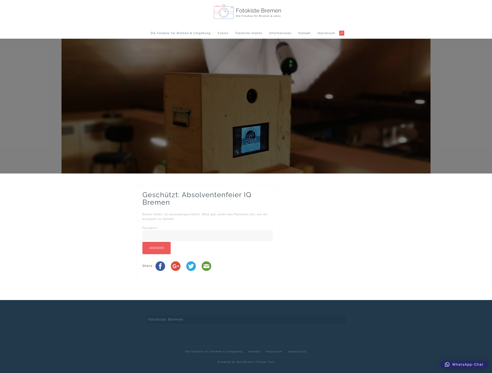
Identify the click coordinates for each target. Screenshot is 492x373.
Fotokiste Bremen (165, 319)
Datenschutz (297, 351)
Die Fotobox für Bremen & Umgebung (181, 33)
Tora (271, 361)
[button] (464, 364)
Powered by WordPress (235, 361)
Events (223, 33)
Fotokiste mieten (248, 33)
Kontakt (304, 33)
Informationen (280, 33)
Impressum (326, 33)
